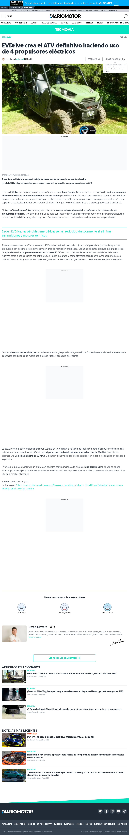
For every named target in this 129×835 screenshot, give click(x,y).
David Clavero (10, 59)
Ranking (64, 23)
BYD (26, 10)
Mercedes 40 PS (37, 10)
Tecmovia (6, 37)
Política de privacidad (119, 832)
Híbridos (89, 23)
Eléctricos (77, 23)
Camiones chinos (91, 10)
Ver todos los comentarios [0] (64, 658)
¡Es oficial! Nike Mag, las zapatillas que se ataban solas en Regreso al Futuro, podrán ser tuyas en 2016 (47, 183)
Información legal (96, 832)
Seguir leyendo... (35, 637)
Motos (100, 23)
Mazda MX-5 (17, 10)
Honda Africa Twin (74, 10)
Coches (34, 23)
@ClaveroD (20, 59)
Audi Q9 (61, 10)
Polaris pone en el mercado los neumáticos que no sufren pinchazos (50, 485)
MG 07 (103, 10)
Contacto (84, 832)
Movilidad (122, 824)
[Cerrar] (125, 64)
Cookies (107, 832)
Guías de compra (49, 23)
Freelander (50, 10)
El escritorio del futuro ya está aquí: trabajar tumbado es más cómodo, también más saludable (44, 179)
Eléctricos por (15, 8)
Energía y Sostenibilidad (104, 824)
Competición (21, 23)
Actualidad (6, 23)
